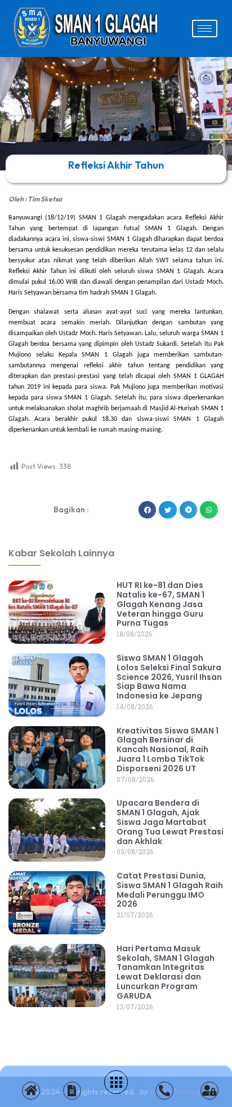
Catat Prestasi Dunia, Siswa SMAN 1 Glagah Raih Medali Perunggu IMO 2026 (170, 890)
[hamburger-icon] (204, 28)
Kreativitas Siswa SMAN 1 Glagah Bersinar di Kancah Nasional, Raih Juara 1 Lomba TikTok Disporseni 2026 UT (167, 749)
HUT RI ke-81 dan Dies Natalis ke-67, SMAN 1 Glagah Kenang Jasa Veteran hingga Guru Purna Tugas (160, 604)
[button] (148, 510)
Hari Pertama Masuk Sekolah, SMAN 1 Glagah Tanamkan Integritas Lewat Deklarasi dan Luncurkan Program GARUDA (166, 972)
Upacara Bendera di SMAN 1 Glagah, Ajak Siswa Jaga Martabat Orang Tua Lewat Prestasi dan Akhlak (170, 821)
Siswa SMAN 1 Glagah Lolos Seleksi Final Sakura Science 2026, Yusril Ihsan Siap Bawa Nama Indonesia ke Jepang (169, 676)
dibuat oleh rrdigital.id (18, 485)
